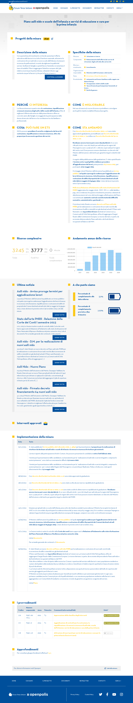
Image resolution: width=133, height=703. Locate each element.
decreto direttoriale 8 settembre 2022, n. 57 (92, 131)
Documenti (87, 8)
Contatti (110, 8)
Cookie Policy (89, 694)
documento (38, 538)
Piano (36, 583)
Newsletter (99, 8)
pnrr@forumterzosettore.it (18, 1)
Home (55, 8)
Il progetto (75, 8)
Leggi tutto (59, 315)
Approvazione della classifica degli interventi (70, 615)
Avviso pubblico (64, 520)
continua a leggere (55, 77)
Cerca (118, 8)
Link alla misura (112, 668)
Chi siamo (64, 8)
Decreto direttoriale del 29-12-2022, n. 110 (47, 489)
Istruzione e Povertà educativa (96, 76)
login (49, 653)
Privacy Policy (75, 694)
